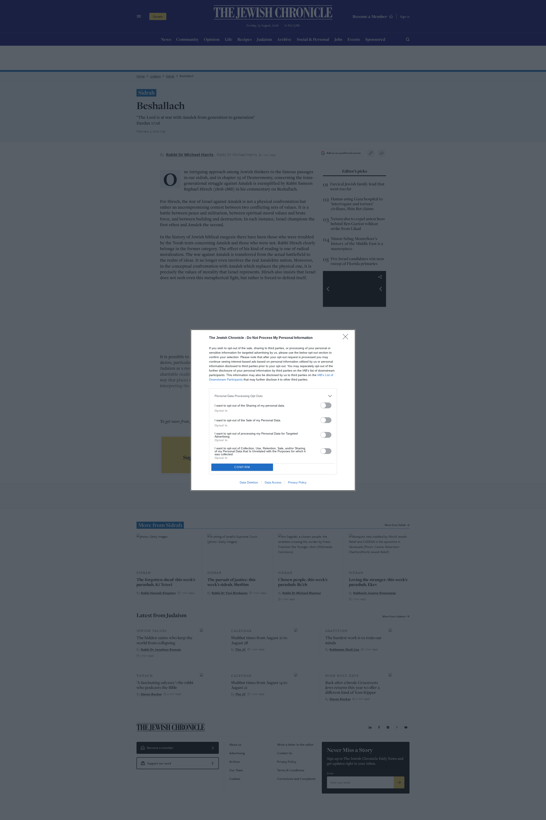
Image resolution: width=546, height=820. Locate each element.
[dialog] (273, 410)
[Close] (347, 338)
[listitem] (273, 396)
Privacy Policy (297, 482)
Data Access (273, 482)
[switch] (325, 405)
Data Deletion (249, 482)
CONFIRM (242, 467)
